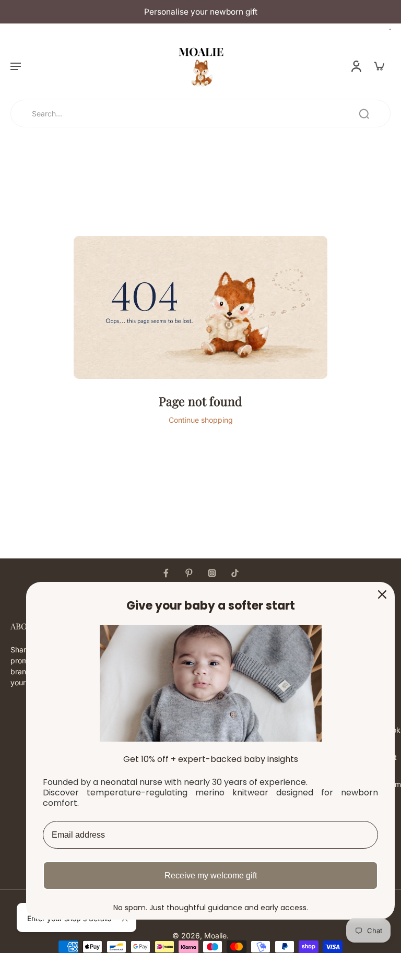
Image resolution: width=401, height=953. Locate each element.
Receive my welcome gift (210, 875)
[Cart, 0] (379, 65)
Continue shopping (201, 419)
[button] (15, 65)
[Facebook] (166, 573)
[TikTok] (234, 573)
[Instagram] (211, 573)
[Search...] (364, 113)
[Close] (382, 594)
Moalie (215, 935)
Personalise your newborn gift (200, 12)
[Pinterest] (189, 573)
